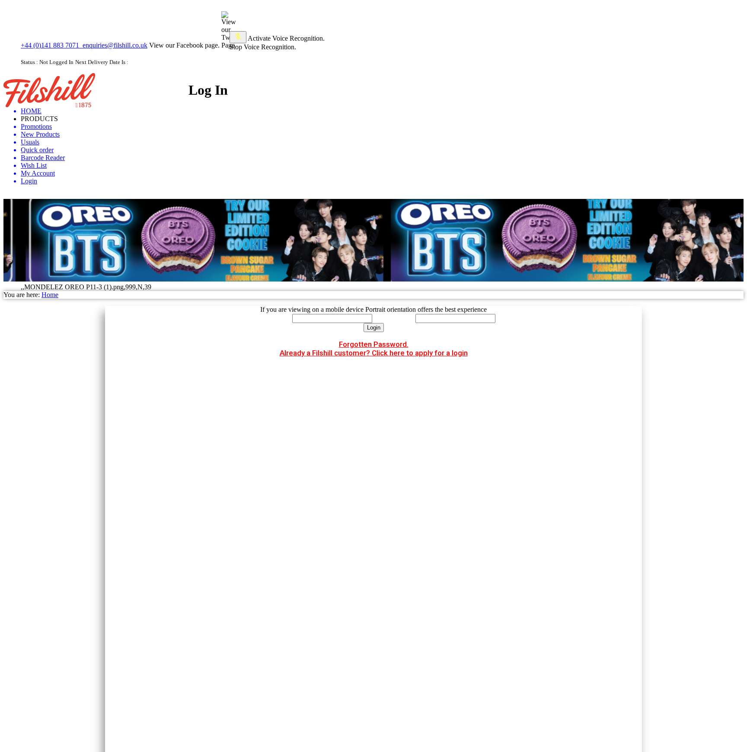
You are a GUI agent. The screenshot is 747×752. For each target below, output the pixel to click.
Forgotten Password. (374, 344)
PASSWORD (394, 318)
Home (50, 294)
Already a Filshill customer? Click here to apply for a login (374, 353)
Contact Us (728, 92)
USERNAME (271, 318)
